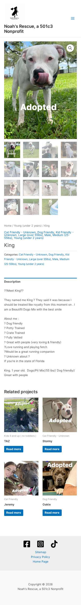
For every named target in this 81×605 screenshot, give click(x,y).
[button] (70, 48)
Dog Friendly (45, 232)
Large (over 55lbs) (30, 235)
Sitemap (40, 552)
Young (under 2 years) (28, 225)
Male (47, 235)
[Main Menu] (73, 18)
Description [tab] (12, 281)
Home (7, 225)
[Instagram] (40, 544)
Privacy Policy (40, 557)
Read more (13, 449)
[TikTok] (54, 544)
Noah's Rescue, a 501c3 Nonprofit (28, 29)
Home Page (40, 561)
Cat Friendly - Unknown (20, 232)
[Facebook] (27, 544)
